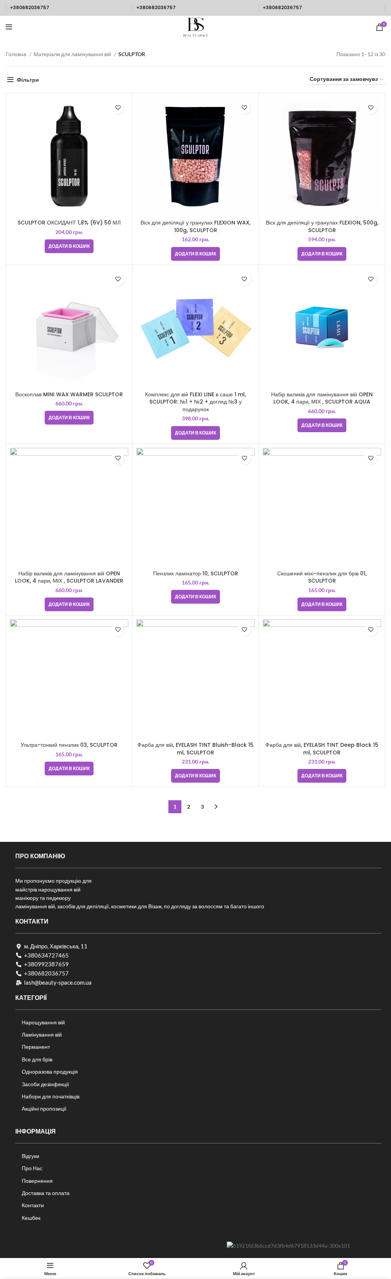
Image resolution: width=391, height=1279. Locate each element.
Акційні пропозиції (44, 1108)
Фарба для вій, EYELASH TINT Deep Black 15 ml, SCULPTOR (321, 748)
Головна (16, 54)
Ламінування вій (42, 1034)
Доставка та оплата (45, 1193)
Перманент (36, 1046)
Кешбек (31, 1217)
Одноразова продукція (50, 1071)
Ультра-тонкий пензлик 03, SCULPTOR (69, 745)
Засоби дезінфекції (45, 1084)
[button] (69, 246)
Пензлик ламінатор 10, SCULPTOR (195, 573)
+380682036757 (29, 7)
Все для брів (37, 1059)
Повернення (37, 1180)
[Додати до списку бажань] (117, 107)
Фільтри (28, 79)
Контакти (33, 1205)
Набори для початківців (50, 1096)
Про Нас (32, 1168)
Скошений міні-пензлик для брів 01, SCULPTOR (322, 577)
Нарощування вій (43, 1022)
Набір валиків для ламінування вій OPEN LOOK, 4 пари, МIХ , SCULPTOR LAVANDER (69, 577)
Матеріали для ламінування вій (73, 54)
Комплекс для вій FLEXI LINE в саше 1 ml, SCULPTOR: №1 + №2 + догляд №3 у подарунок (195, 402)
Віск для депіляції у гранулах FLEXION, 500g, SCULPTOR (322, 226)
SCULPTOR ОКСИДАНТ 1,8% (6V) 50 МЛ (69, 222)
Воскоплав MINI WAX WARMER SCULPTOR (69, 394)
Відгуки (30, 1156)
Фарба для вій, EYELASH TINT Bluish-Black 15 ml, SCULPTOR (195, 748)
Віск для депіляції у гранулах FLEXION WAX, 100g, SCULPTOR (195, 226)
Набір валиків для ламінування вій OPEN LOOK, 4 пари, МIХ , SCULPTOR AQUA (322, 398)
